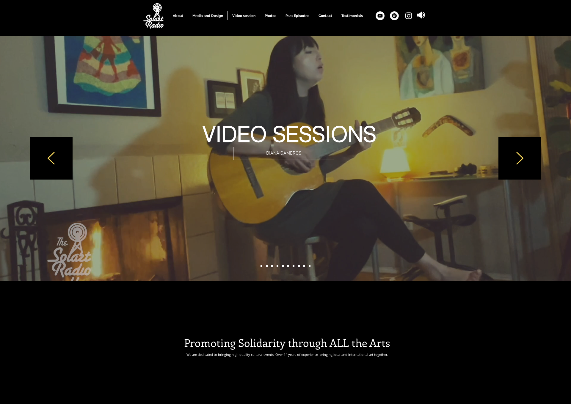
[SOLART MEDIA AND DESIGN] (272, 266)
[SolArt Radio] (267, 266)
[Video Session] (261, 266)
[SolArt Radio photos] (288, 266)
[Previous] (51, 158)
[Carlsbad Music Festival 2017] (277, 266)
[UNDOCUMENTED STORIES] (299, 266)
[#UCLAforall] (293, 266)
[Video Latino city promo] (304, 266)
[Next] (519, 158)
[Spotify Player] (284, 307)
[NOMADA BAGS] (283, 266)
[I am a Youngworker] (309, 266)
